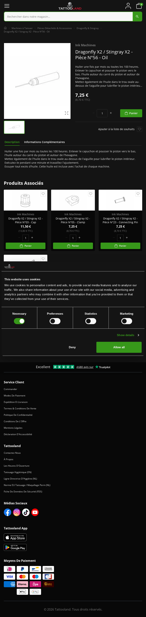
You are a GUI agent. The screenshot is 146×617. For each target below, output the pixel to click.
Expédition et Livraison (16, 402)
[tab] (12, 142)
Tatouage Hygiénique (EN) (18, 472)
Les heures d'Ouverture (16, 465)
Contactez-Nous (12, 452)
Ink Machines (85, 45)
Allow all (119, 347)
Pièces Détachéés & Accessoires (54, 28)
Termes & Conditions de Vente (20, 408)
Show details (125, 335)
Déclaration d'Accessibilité (18, 434)
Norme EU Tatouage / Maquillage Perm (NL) (27, 485)
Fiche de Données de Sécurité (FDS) (23, 491)
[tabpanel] (73, 158)
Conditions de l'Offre (15, 421)
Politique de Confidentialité (18, 415)
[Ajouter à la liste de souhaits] (139, 129)
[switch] (55, 321)
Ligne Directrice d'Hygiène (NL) (20, 478)
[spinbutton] (102, 113)
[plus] (111, 113)
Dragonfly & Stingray (88, 28)
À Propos (8, 459)
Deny (72, 347)
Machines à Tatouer (22, 28)
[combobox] (73, 16)
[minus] (93, 113)
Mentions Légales (13, 427)
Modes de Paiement (14, 395)
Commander (10, 389)
